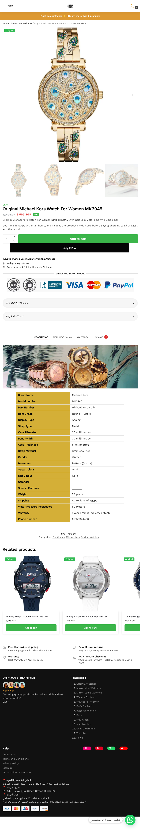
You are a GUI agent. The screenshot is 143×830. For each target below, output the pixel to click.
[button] (134, 6)
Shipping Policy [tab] (62, 337)
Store (14, 23)
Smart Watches (85, 728)
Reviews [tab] (100, 337)
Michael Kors (25, 23)
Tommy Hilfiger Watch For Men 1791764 (86, 616)
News (79, 737)
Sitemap (8, 767)
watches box (84, 724)
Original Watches (90, 537)
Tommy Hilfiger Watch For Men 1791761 (27, 616)
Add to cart (78, 239)
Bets (79, 715)
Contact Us (9, 754)
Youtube (81, 733)
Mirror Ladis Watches (89, 692)
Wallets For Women (87, 701)
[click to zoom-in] (70, 94)
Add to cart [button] (31, 627)
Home (6, 23)
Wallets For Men (85, 697)
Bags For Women (86, 710)
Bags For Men (84, 706)
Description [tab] (41, 337)
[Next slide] (132, 94)
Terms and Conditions (16, 758)
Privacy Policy (11, 763)
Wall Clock (82, 719)
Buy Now (69, 248)
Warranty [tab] (82, 337)
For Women (58, 537)
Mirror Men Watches (88, 688)
